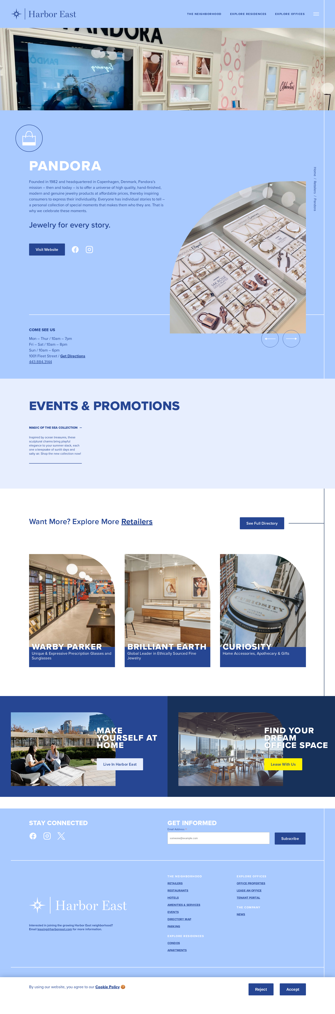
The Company (249, 907)
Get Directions (72, 356)
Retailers (315, 187)
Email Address (177, 829)
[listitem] (120, 986)
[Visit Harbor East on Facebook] (33, 836)
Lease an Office (249, 890)
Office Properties (251, 883)
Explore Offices (290, 14)
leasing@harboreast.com (54, 929)
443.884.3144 (40, 361)
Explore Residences (248, 14)
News (241, 914)
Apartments (177, 950)
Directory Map (179, 919)
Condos (174, 943)
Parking (174, 926)
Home (315, 171)
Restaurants (178, 890)
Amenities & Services (184, 904)
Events (173, 912)
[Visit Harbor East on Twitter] (61, 836)
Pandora (315, 204)
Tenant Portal (248, 897)
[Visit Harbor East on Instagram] (47, 836)
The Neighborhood (204, 14)
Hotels (173, 897)
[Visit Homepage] (43, 14)
